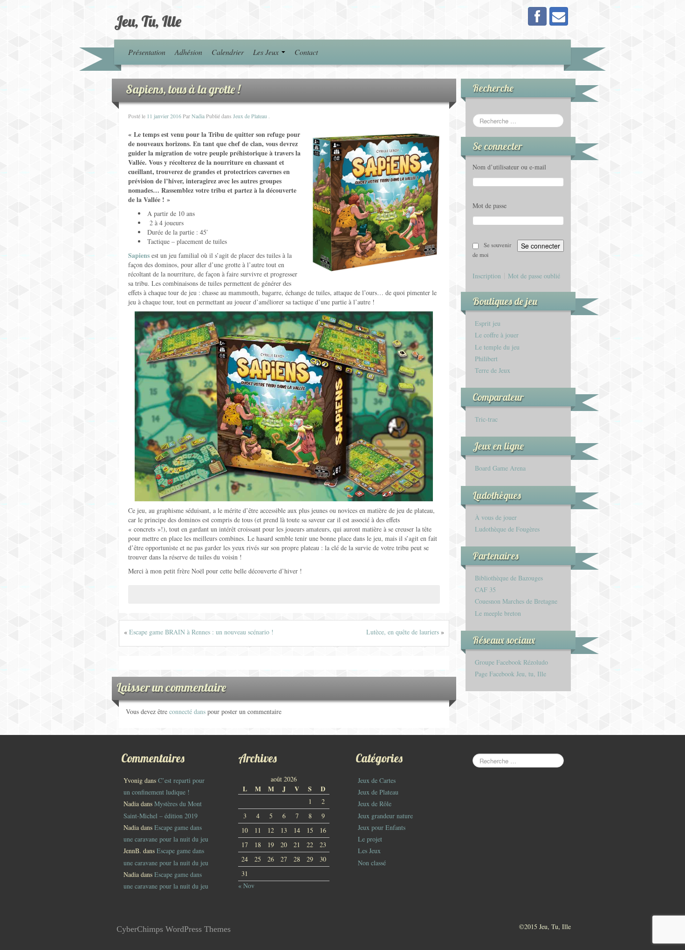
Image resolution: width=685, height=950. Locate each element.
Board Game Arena (500, 468)
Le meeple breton (498, 613)
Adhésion (188, 52)
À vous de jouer (496, 517)
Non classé (372, 862)
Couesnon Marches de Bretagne (516, 601)
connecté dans (188, 711)
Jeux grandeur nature (385, 815)
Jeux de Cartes (377, 780)
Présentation (146, 52)
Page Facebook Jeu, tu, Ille (510, 673)
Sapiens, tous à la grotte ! (183, 89)
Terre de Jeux (492, 370)
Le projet (370, 839)
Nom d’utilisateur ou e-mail (509, 166)
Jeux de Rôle (374, 803)
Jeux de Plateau (250, 116)
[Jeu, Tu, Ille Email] (558, 16)
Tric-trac (486, 419)
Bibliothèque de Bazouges (509, 577)
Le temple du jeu (497, 347)
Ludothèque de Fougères (507, 529)
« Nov (246, 885)
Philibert (486, 358)
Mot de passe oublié (534, 276)
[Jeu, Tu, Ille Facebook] (537, 16)
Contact (306, 52)
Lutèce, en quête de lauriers (402, 631)
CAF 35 (485, 589)
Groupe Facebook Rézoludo (511, 662)
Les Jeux (267, 52)
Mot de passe (490, 205)
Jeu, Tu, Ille (147, 21)
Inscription (487, 276)
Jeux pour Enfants (381, 827)
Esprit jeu (487, 323)
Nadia (198, 116)
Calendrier (228, 52)
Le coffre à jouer (497, 334)
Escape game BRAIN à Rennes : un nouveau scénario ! (201, 631)
